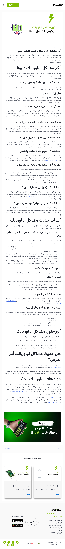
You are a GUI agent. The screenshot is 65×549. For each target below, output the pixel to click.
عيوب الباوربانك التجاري (34, 197)
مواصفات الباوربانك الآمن (17, 391)
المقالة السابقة (58, 448)
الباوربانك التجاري (49, 160)
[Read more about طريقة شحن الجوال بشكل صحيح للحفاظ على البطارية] (17, 473)
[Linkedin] (8, 545)
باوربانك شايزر (53, 398)
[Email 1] (4, 542)
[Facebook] (17, 542)
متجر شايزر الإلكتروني (52, 402)
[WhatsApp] (12, 545)
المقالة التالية (6, 448)
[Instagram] (8, 542)
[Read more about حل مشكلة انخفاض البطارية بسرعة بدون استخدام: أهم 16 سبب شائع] (47, 473)
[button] (13, 5)
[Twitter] (13, 542)
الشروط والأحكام (32, 525)
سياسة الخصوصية (32, 519)
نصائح (59, 47)
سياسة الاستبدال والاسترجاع (32, 522)
